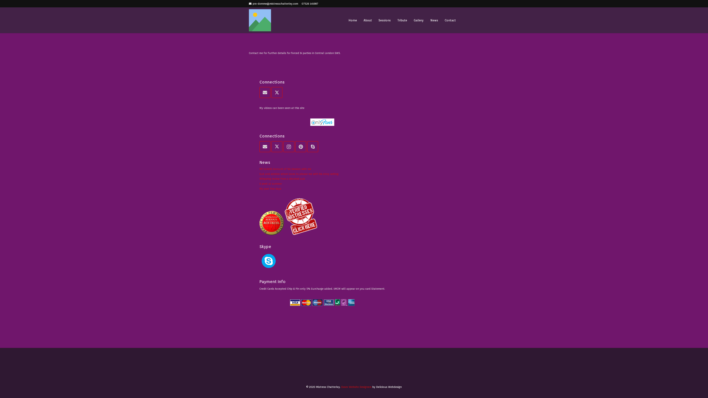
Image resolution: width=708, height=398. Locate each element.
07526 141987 (310, 3)
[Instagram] (288, 146)
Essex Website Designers (356, 386)
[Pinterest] (300, 146)
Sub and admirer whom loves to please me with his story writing (299, 173)
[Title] (260, 20)
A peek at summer (270, 183)
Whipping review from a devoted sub (282, 178)
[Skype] (312, 146)
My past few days (270, 188)
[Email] (264, 92)
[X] (276, 92)
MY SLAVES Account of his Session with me (285, 168)
